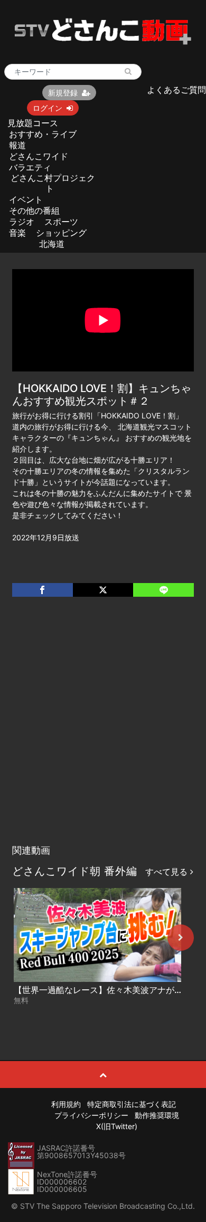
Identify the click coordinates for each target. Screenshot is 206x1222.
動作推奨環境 (157, 1115)
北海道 (51, 243)
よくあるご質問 (176, 89)
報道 (17, 145)
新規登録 (63, 92)
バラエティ (30, 167)
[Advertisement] (103, 731)
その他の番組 (34, 210)
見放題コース (32, 123)
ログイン (47, 107)
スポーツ (61, 221)
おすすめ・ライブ (43, 134)
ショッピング (61, 232)
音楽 (17, 232)
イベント (26, 199)
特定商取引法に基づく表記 (131, 1104)
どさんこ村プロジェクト (53, 183)
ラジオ (21, 221)
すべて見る (167, 871)
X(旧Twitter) (116, 1126)
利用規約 (66, 1104)
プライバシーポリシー (91, 1115)
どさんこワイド (38, 156)
